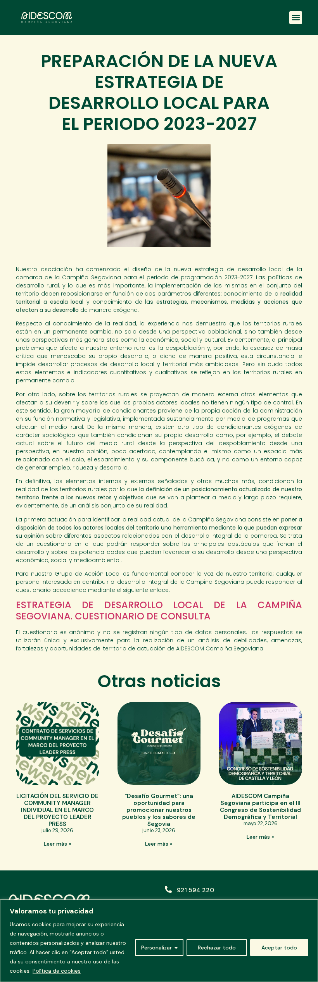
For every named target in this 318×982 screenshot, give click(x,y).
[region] (159, 940)
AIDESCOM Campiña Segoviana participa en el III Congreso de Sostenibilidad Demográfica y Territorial (260, 806)
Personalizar (156, 947)
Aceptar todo (279, 947)
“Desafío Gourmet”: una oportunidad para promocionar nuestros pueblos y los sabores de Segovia (158, 810)
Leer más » (57, 843)
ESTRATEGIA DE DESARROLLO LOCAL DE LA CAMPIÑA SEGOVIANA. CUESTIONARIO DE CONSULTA (159, 610)
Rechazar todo (217, 947)
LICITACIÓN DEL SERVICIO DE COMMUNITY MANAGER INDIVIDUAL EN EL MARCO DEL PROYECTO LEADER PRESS (57, 810)
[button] (295, 17)
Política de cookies (57, 970)
